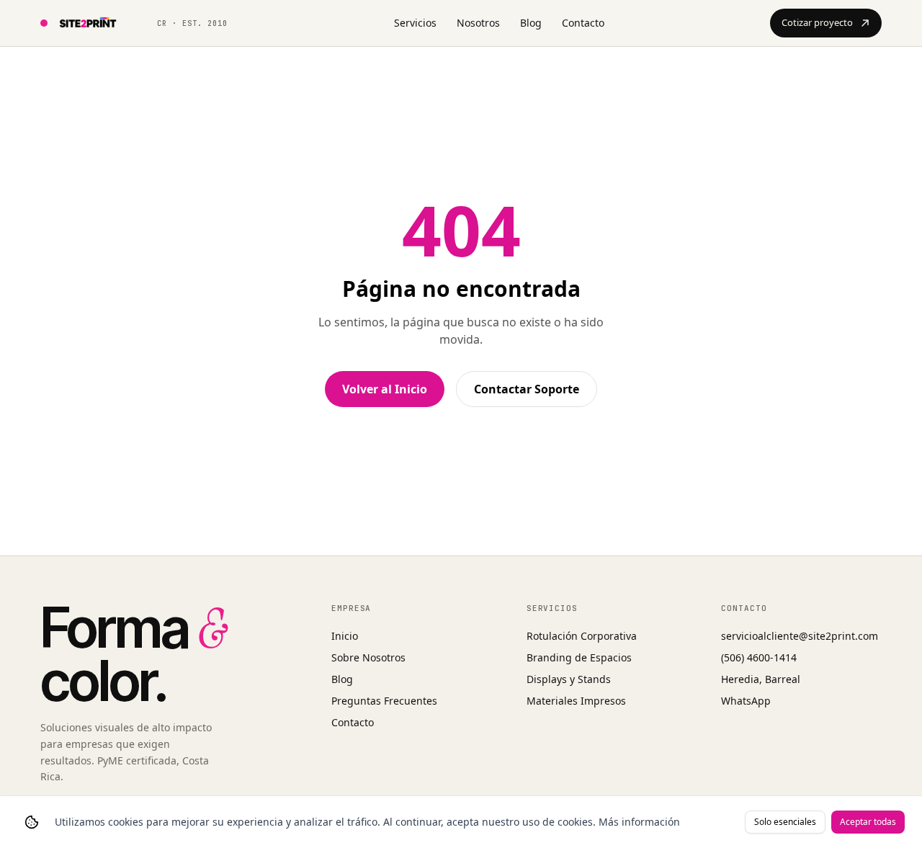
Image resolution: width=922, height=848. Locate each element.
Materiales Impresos (576, 701)
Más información (639, 822)
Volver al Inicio (384, 389)
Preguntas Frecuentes (384, 701)
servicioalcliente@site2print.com (799, 636)
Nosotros (478, 23)
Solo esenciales (785, 822)
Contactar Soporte (526, 389)
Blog (531, 23)
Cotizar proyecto (817, 22)
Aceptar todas (868, 822)
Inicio (344, 636)
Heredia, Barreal (760, 679)
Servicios (415, 23)
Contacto (583, 23)
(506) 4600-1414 (759, 657)
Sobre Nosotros (368, 657)
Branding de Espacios (579, 657)
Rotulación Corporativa (582, 636)
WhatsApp (746, 701)
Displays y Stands (569, 679)
